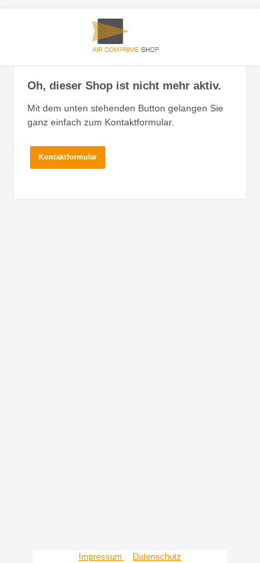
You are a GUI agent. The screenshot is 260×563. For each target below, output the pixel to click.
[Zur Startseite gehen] (130, 35)
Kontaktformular (68, 157)
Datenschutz (157, 557)
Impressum (102, 557)
